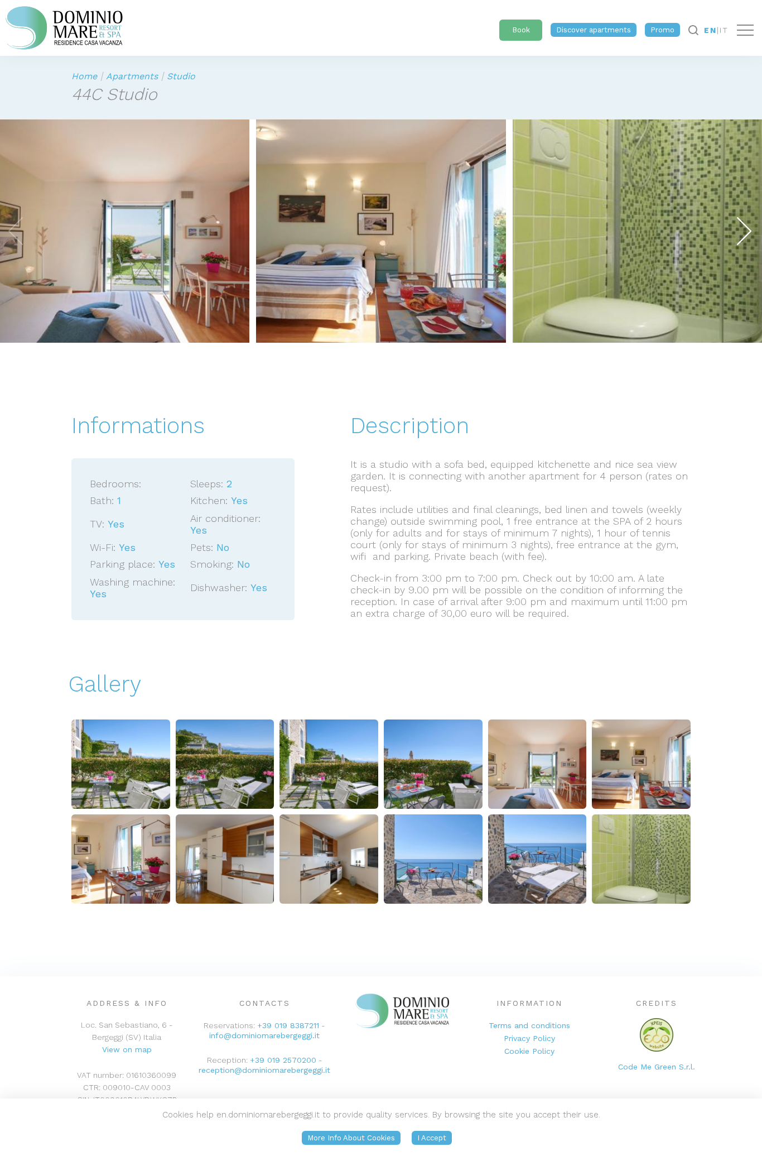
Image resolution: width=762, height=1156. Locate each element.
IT (724, 30)
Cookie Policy (529, 1051)
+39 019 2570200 (283, 1060)
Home (84, 76)
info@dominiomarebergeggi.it (264, 1035)
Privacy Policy (529, 1038)
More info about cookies (351, 1138)
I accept (431, 1138)
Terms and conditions (529, 1025)
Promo (662, 30)
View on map (127, 1049)
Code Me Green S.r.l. (656, 1066)
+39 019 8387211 (288, 1025)
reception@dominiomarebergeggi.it (264, 1070)
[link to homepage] (61, 25)
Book (521, 30)
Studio (181, 76)
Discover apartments (593, 30)
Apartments (132, 76)
